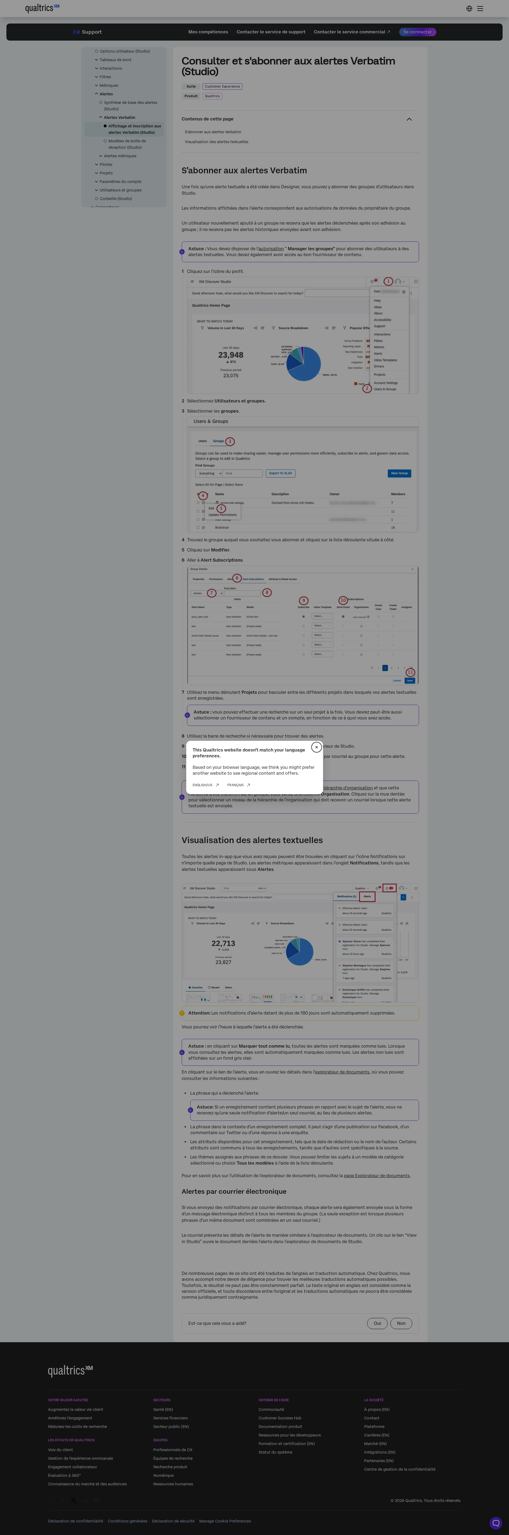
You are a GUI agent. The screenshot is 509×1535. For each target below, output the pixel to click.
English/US (202, 785)
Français (235, 785)
